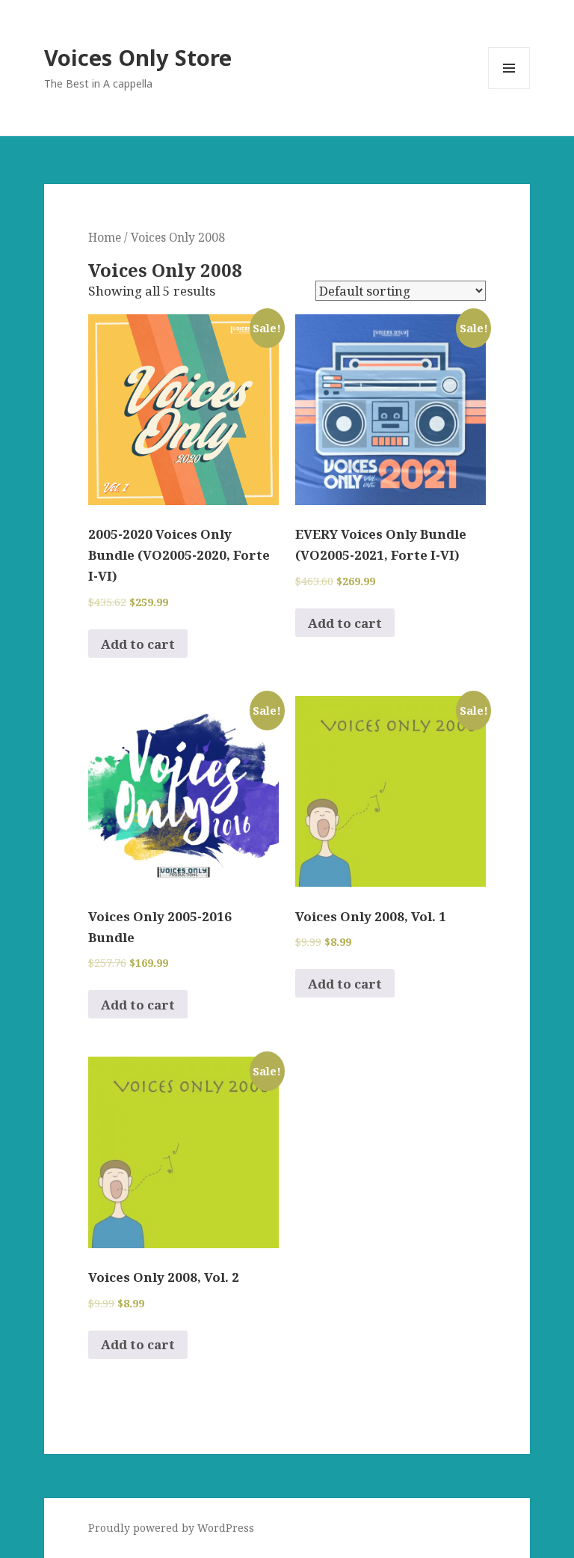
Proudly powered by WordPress (171, 1528)
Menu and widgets (509, 88)
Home (104, 237)
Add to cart (138, 644)
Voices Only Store (138, 57)
